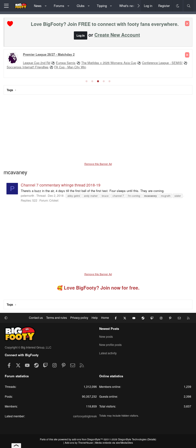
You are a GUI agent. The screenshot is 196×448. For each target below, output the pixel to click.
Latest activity (108, 353)
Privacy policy (79, 317)
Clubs (81, 5)
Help (95, 317)
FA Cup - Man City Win (70, 67)
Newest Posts (109, 328)
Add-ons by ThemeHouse (79, 442)
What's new (127, 5)
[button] (45, 6)
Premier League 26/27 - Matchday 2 (49, 54)
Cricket (53, 200)
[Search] (189, 6)
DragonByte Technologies (132, 439)
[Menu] (6, 6)
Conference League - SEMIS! (162, 62)
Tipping (102, 5)
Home (105, 317)
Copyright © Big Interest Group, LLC (28, 347)
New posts (106, 336)
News (38, 5)
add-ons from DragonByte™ (87, 439)
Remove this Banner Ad (98, 164)
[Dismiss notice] (187, 23)
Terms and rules (56, 317)
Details (151, 439)
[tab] (86, 81)
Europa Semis (66, 62)
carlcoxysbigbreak (85, 416)
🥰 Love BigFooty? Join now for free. (98, 287)
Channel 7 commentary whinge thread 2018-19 (60, 185)
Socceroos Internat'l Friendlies (28, 67)
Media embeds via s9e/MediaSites (114, 442)
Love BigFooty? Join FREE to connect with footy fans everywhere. (105, 24)
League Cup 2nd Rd (36, 62)
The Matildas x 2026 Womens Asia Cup (108, 62)
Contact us (36, 317)
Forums (59, 5)
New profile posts (110, 345)
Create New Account (117, 34)
